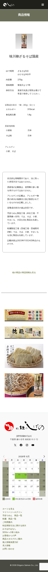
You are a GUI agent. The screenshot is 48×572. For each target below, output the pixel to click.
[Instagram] (26, 446)
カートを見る (8, 509)
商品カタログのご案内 (12, 539)
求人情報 (6, 545)
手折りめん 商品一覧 (12, 515)
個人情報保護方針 (10, 542)
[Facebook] (21, 446)
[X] (15, 446)
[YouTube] (32, 446)
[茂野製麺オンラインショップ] (8, 5)
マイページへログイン (12, 512)
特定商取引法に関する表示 (14, 525)
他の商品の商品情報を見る (24, 272)
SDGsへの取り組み (11, 532)
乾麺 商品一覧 (9, 519)
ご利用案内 (7, 522)
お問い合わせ (8, 549)
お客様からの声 (9, 535)
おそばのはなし (9, 529)
